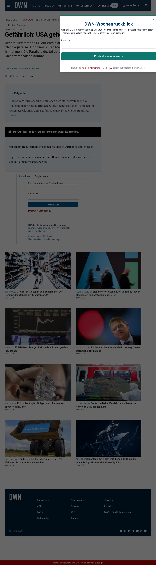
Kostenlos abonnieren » (108, 56)
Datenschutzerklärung (91, 68)
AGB (110, 68)
